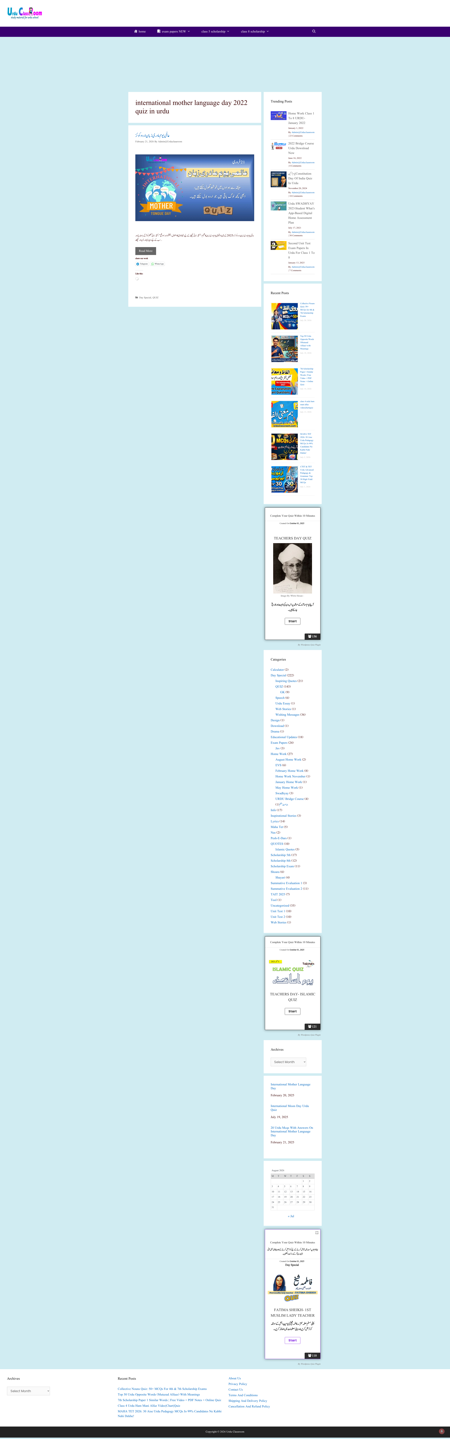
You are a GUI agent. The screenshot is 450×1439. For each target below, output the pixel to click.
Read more (146, 251)
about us (235, 1378)
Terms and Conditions (243, 1395)
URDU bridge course (289, 799)
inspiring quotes (286, 681)
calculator (277, 670)
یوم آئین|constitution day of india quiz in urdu (300, 178)
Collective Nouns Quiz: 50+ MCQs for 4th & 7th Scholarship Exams (307, 310)
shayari (280, 878)
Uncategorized (280, 906)
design (275, 720)
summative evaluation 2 (286, 889)
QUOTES (277, 844)
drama (275, 732)
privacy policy (238, 1384)
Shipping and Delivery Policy (248, 1401)
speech (280, 698)
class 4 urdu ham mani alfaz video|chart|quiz (307, 404)
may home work (286, 788)
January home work (288, 782)
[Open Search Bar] (314, 32)
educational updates (284, 737)
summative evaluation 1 (286, 883)
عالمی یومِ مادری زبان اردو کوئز (152, 135)
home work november (290, 776)
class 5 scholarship (213, 31)
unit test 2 (278, 917)
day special (145, 297)
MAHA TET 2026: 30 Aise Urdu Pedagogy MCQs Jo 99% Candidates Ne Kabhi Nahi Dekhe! (306, 444)
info (273, 810)
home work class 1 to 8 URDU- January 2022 (301, 118)
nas (273, 833)
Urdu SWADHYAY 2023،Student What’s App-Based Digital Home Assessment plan (301, 213)
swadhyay (282, 793)
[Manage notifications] (442, 1431)
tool (274, 900)
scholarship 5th (281, 855)
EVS (278, 765)
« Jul (291, 1216)
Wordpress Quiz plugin (310, 644)
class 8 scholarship (253, 31)
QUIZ (156, 297)
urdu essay (282, 703)
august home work (288, 760)
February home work (289, 771)
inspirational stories (283, 816)
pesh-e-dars (279, 838)
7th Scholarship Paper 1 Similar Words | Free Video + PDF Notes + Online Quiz (306, 376)
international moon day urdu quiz (290, 1108)
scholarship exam (282, 866)
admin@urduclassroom (303, 132)
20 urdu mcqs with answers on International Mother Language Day (292, 1132)
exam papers (279, 743)
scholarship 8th (281, 861)
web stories (283, 709)
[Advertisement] (225, 63)
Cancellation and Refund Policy (249, 1406)
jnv (277, 748)
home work (279, 754)
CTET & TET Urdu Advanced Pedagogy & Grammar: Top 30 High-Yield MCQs (307, 474)
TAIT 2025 (278, 894)
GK (282, 692)
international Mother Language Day (290, 1086)
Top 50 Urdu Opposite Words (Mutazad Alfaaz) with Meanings (307, 342)
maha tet (277, 827)
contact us (236, 1390)
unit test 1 (278, 911)
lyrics (275, 821)
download (277, 726)
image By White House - (292, 596)
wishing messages (287, 715)
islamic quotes (285, 849)
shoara (275, 872)
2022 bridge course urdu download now (301, 148)
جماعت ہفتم (283, 805)
